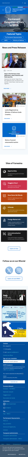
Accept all (22, 454)
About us (5, 421)
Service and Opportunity (9, 427)
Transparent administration (10, 435)
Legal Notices (11, 370)
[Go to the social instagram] (19, 270)
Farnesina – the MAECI (9, 389)
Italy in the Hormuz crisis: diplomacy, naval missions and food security (13, 75)
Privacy (7, 370)
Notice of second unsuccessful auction (11, 141)
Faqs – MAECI (6, 414)
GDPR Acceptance (8, 365)
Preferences (12, 454)
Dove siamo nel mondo (9, 398)
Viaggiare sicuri (7, 395)
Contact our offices (8, 355)
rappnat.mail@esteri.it (13, 352)
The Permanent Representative (13, 36)
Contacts (5, 430)
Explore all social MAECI (14, 279)
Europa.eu (8, 408)
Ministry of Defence (18, 39)
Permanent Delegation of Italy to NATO (14, 22)
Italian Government (6, 3)
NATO (5, 39)
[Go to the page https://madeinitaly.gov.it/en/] (14, 298)
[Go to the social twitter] (9, 270)
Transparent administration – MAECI (12, 439)
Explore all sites (14, 248)
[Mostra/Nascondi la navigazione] (3, 10)
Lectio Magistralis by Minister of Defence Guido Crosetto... (13, 112)
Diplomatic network (8, 392)
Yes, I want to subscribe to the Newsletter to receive (13, 374)
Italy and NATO (7, 424)
